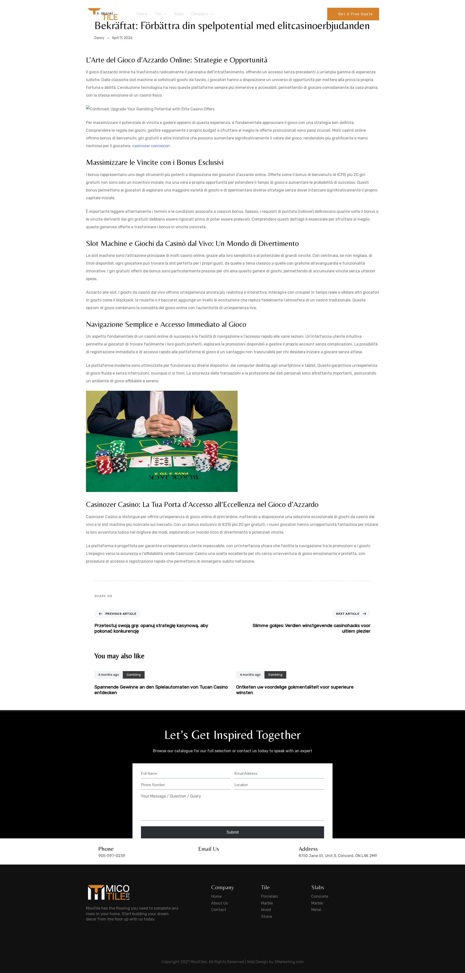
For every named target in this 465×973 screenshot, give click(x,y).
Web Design (257, 961)
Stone (266, 916)
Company (199, 14)
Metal (316, 909)
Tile (158, 14)
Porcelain (269, 896)
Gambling (134, 674)
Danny (99, 38)
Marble (267, 903)
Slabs (179, 14)
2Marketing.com (289, 961)
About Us (219, 903)
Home (142, 14)
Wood (266, 909)
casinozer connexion (151, 146)
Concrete (319, 896)
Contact (218, 909)
